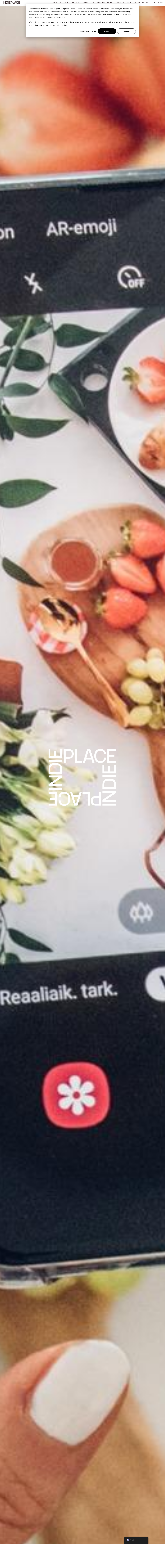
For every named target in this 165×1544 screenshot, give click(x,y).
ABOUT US (57, 3)
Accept (107, 31)
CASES (85, 3)
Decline (126, 31)
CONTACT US (157, 3)
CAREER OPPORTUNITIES (137, 3)
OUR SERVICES (71, 3)
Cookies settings (88, 31)
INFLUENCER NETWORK (102, 3)
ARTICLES (120, 3)
